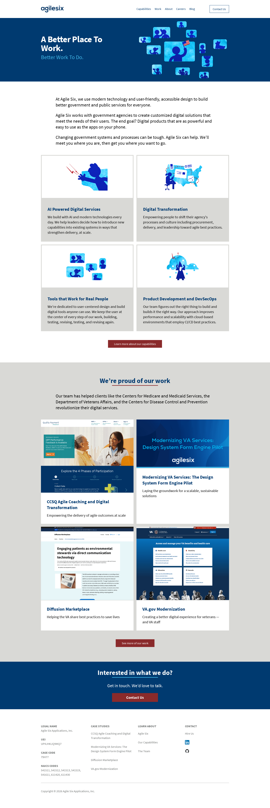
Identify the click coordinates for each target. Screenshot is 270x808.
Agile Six (143, 733)
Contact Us (219, 9)
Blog (192, 9)
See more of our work (135, 643)
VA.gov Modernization (163, 609)
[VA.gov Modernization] (182, 563)
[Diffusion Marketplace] (87, 563)
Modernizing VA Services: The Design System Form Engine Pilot (177, 480)
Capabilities (143, 9)
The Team (144, 751)
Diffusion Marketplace (68, 609)
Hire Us (189, 733)
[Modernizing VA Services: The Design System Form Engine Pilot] (182, 444)
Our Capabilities (148, 742)
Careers (181, 9)
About (168, 9)
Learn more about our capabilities (135, 344)
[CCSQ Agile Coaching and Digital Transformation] (87, 456)
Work (158, 9)
